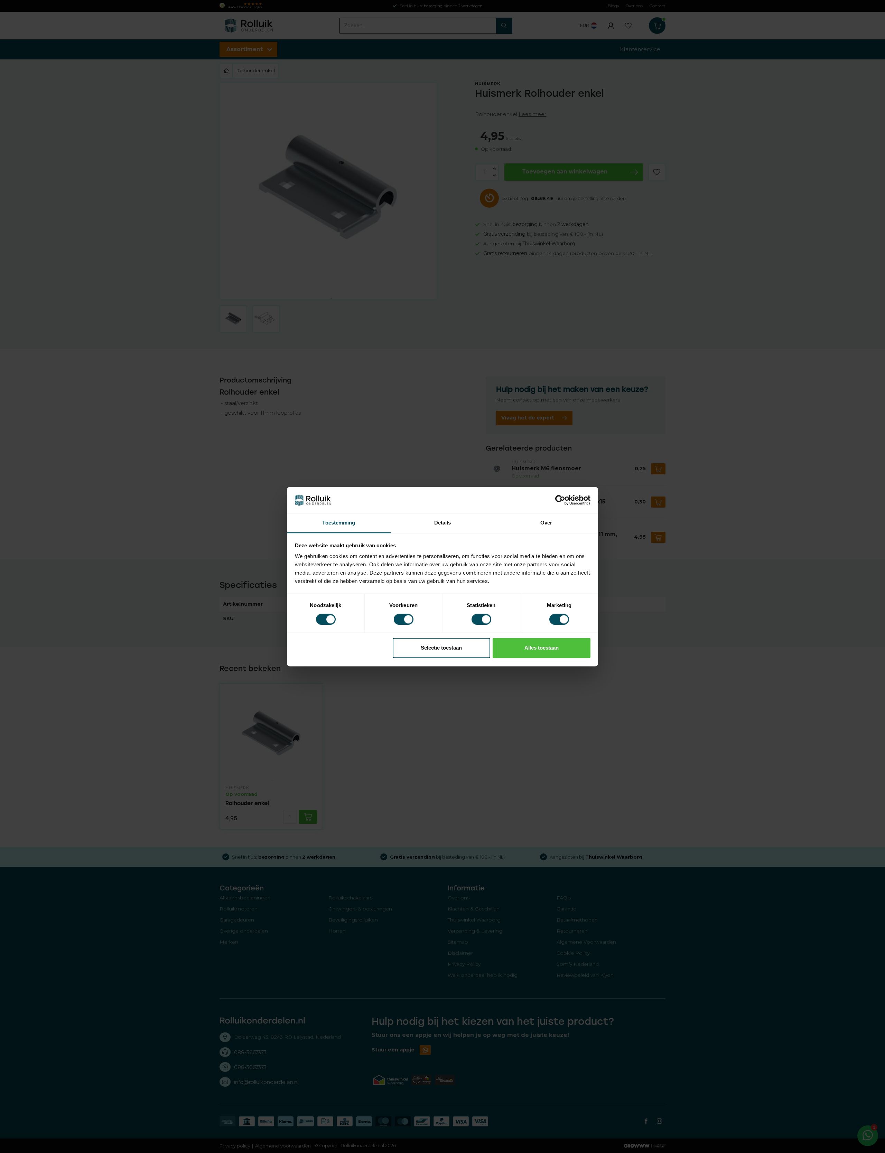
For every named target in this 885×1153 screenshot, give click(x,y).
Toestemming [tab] (338, 523)
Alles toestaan (541, 648)
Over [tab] (546, 523)
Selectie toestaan (441, 648)
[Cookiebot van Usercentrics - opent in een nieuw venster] (560, 500)
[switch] (403, 619)
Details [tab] (442, 523)
